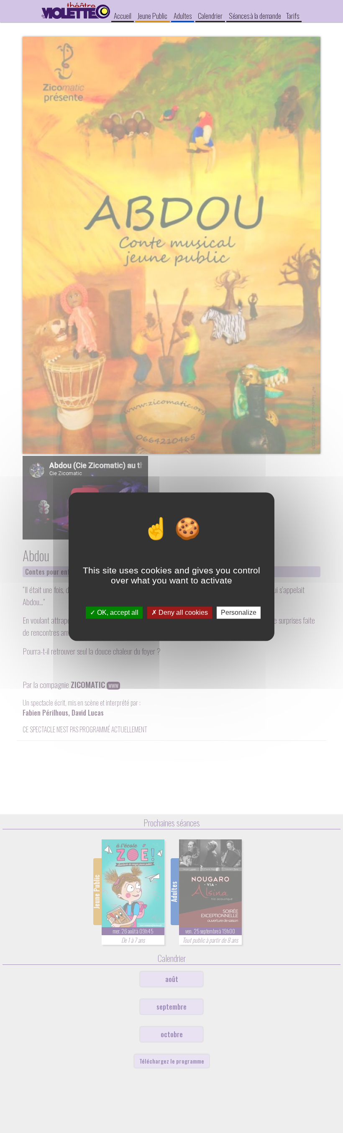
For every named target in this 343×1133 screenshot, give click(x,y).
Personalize (238, 612)
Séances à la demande (255, 15)
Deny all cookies (182, 612)
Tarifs (292, 15)
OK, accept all (116, 612)
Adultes (183, 15)
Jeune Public (152, 15)
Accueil (122, 15)
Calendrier (210, 15)
